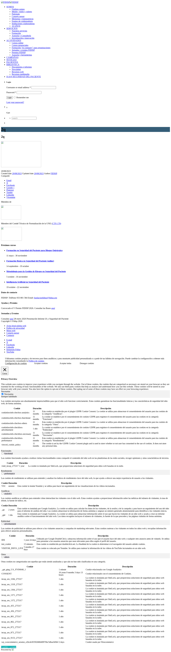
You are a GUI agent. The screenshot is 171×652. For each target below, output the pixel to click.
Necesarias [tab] (5, 391)
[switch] (2, 453)
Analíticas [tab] (5, 491)
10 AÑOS (16, 26)
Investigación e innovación (23, 38)
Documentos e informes (22, 67)
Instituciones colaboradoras (23, 23)
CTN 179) (56, 223)
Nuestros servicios (19, 31)
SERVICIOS (12, 28)
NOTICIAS (11, 60)
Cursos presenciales (20, 45)
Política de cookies (36, 361)
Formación (16, 33)
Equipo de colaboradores (22, 21)
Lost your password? (15, 102)
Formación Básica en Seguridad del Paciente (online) (30, 261)
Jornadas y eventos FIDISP (23, 50)
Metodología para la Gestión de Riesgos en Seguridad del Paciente (36, 271)
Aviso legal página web (16, 326)
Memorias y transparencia (22, 19)
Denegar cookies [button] (87, 363)
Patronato (16, 14)
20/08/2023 (17, 173)
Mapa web (10, 330)
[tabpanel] (85, 424)
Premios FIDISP (19, 52)
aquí (53, 308)
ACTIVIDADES (13, 40)
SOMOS (10, 7)
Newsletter (16, 69)
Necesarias (8, 394)
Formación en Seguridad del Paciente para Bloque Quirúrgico (34, 250)
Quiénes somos (18, 9)
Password (11, 92)
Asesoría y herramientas (22, 55)
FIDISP (54, 173)
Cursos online (17, 43)
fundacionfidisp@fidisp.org (45, 298)
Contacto (10, 335)
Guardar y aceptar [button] (8, 647)
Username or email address (18, 87)
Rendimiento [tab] (6, 471)
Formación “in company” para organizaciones (31, 48)
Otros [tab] (3, 554)
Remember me (22, 97)
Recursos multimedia (20, 74)
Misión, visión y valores (22, 11)
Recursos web (18, 72)
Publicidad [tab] (5, 521)
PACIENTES (12, 62)
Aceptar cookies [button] (41, 363)
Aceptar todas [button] (65, 363)
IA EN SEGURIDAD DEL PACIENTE (23, 76)
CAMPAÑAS (12, 57)
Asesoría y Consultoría (21, 36)
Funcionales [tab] (6, 451)
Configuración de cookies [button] (16, 363)
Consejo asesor (18, 16)
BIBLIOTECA (12, 64)
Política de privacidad (15, 328)
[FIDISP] (9, 2)
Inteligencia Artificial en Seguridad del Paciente (27, 282)
